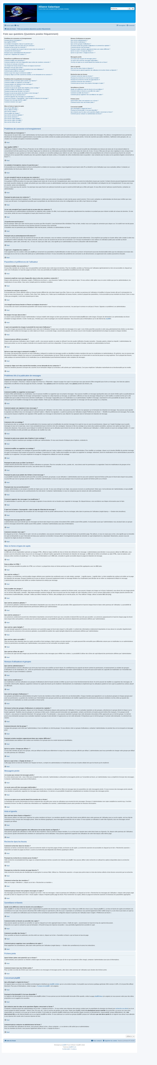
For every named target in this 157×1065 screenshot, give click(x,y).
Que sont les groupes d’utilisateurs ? (81, 44)
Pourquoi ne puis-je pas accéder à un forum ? (17, 91)
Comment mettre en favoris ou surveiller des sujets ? (85, 91)
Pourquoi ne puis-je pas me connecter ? (15, 47)
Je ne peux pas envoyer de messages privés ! (84, 58)
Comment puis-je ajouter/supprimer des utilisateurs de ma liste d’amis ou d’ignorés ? (94, 70)
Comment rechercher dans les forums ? (82, 76)
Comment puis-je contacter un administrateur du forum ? (86, 113)
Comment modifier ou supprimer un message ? (17, 82)
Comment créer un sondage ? (12, 86)
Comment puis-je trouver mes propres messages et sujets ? (87, 83)
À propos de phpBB (43, 986)
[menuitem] (16, 25)
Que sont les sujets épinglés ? (12, 118)
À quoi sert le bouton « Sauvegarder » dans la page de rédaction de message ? (26, 98)
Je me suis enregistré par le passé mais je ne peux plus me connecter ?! (24, 49)
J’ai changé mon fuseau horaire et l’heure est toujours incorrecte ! (22, 65)
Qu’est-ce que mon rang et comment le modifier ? (18, 73)
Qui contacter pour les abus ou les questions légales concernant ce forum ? (92, 112)
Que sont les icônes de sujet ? (12, 122)
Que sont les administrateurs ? (79, 40)
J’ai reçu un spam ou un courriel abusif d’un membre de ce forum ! (89, 62)
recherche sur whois (122, 1008)
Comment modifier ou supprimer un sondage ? (17, 89)
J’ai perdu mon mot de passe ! (12, 51)
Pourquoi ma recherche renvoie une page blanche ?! (85, 79)
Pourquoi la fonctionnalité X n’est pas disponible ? (84, 110)
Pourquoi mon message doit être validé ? (15, 100)
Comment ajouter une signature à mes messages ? (18, 84)
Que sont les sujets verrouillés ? (13, 120)
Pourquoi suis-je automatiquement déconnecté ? (17, 52)
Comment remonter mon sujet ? (13, 102)
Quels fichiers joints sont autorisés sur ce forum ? (84, 100)
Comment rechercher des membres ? (81, 81)
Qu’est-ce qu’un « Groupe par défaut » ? (82, 51)
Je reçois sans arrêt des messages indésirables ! (84, 60)
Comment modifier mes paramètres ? (14, 60)
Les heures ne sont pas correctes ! (14, 64)
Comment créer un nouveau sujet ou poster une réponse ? (20, 80)
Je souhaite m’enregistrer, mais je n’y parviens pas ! (18, 44)
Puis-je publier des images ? (12, 113)
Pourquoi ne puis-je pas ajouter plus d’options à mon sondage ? (22, 87)
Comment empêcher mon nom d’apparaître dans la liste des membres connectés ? (27, 62)
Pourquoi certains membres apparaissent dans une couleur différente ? (90, 49)
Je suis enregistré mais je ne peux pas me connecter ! (19, 45)
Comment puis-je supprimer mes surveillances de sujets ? (87, 94)
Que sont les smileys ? (10, 111)
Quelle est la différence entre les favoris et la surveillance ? (87, 89)
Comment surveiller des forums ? (80, 93)
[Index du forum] (21, 13)
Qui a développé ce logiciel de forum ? (81, 108)
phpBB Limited (54, 984)
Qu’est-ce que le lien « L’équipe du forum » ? (83, 52)
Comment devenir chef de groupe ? (80, 47)
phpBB (108, 319)
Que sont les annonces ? (11, 116)
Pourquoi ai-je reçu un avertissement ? (15, 94)
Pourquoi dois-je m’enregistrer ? (13, 40)
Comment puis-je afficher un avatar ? (14, 71)
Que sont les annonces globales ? (13, 115)
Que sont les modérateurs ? (78, 42)
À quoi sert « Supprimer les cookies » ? (15, 54)
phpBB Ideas (99, 996)
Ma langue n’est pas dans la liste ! (13, 67)
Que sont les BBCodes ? (11, 108)
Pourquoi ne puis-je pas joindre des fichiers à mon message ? (21, 93)
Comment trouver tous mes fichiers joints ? (83, 102)
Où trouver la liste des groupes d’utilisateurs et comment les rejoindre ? (90, 45)
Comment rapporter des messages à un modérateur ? (19, 96)
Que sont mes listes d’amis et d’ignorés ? (82, 68)
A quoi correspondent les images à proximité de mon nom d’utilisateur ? (24, 69)
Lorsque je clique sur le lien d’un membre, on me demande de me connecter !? (28, 74)
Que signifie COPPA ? (10, 42)
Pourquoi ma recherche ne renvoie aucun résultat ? (85, 78)
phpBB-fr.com (72, 1047)
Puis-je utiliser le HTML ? (11, 109)
